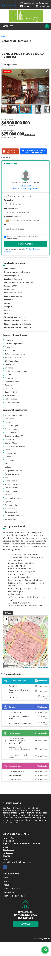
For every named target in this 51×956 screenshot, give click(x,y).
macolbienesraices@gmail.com (36, 3)
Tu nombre (9, 200)
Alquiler (7, 885)
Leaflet (27, 667)
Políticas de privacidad (14, 895)
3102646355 (26, 186)
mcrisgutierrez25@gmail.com (26, 188)
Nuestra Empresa (12, 888)
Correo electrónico (12, 208)
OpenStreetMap (42, 667)
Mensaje (8, 225)
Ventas (7, 881)
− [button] (6, 623)
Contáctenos (9, 892)
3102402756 (28, 6)
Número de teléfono (13, 216)
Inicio (3, 37)
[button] (47, 71)
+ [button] (6, 619)
